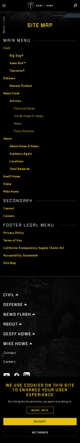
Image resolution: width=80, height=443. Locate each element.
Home (4, 19)
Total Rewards (20, 169)
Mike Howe (11, 191)
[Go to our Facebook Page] (16, 375)
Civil (6, 48)
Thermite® (17, 71)
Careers (8, 216)
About (7, 139)
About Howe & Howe (24, 146)
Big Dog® (17, 56)
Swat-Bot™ (18, 63)
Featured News (24, 108)
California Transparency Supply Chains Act (33, 248)
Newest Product (21, 86)
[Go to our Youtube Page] (6, 375)
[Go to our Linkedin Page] (26, 375)
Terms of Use (12, 240)
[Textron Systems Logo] (40, 5)
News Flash (11, 93)
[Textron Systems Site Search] (76, 5)
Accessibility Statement (20, 255)
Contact (8, 208)
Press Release (24, 131)
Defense (9, 78)
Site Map (9, 263)
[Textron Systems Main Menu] (5, 5)
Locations (16, 161)
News (18, 123)
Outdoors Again (21, 154)
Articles (15, 101)
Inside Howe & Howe (28, 116)
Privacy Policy (13, 233)
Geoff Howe (11, 176)
